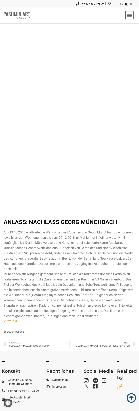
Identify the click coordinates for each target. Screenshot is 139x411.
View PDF (11, 321)
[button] (129, 15)
